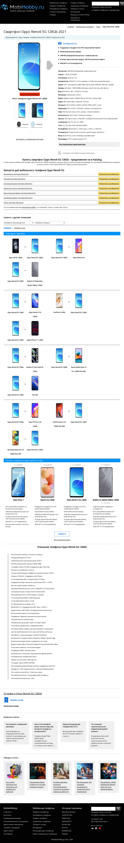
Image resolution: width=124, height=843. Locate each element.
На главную (8, 834)
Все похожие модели (62, 540)
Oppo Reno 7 (18, 500)
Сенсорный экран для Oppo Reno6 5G (18, 184)
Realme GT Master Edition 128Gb (106, 500)
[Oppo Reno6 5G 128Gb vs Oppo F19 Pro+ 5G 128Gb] (25, 405)
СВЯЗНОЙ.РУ (67, 821)
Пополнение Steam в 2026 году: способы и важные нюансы (37, 784)
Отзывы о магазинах (58, 12)
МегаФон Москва (68, 812)
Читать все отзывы (11, 706)
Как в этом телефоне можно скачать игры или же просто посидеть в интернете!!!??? (43, 727)
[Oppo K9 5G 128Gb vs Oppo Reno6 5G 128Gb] (25, 241)
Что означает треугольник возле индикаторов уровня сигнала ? (99, 727)
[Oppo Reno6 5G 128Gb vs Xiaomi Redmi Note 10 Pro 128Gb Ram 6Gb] (69, 350)
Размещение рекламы (12, 818)
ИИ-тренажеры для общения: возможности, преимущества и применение (84, 787)
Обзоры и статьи (77, 9)
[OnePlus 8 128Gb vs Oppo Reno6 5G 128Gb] (69, 295)
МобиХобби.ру (10, 808)
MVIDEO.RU (66, 818)
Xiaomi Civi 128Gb (47, 500)
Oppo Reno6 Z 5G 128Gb (76, 500)
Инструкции (75, 12)
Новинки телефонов (57, 6)
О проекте (8, 812)
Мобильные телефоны (58, 3)
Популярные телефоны (59, 9)
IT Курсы (53, 15)
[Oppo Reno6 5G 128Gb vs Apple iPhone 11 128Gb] (25, 323)
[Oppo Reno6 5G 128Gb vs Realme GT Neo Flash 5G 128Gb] (25, 350)
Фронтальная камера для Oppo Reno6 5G (19, 193)
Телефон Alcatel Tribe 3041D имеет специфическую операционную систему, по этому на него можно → (44, 741)
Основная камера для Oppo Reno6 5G (18, 198)
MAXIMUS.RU (66, 831)
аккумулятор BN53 (29, 207)
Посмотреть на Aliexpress (109, 174)
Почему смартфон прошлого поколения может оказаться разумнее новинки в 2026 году (61, 787)
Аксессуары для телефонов (43, 831)
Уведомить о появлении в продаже (29, 139)
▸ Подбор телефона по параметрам (105, 10)
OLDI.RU (65, 834)
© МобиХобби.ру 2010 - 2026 (62, 839)
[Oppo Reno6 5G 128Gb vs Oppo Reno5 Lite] (69, 241)
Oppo (98, 27)
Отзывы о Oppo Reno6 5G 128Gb (23, 693)
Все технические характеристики (72, 144)
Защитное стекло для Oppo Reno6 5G (18, 188)
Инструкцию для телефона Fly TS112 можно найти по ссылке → (73, 733)
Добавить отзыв (16, 700)
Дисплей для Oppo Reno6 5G (14, 179)
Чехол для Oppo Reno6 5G (13, 202)
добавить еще (19, 228)
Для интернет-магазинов (13, 824)
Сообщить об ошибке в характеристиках (79, 153)
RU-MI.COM (66, 824)
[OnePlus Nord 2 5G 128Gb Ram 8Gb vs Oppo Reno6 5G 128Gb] (69, 405)
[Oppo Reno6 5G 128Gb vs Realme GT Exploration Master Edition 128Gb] (25, 264)
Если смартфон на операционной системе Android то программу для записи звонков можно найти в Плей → (16, 736)
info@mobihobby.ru (100, 821)
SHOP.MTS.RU (67, 815)
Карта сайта (8, 831)
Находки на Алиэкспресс (75, 19)
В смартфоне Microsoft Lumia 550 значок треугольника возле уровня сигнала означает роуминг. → (101, 741)
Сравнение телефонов (79, 6)
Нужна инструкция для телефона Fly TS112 (71, 725)
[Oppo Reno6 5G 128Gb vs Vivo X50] (25, 378)
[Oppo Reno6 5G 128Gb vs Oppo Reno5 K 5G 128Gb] (25, 295)
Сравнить (8, 228)
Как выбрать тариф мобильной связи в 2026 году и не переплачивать (108, 785)
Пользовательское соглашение (16, 821)
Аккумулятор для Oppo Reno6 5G (16, 174)
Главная (71, 27)
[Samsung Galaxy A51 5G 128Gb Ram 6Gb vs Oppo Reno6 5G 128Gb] (25, 433)
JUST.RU (65, 827)
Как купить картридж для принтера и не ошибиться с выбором (11, 787)
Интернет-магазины (72, 808)
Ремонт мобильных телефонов (45, 834)
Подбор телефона (78, 3)
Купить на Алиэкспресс (30, 94)
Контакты (7, 815)
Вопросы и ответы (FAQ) (80, 15)
